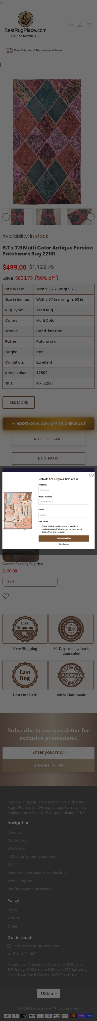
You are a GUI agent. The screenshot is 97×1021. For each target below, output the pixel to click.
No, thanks (64, 544)
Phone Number (45, 496)
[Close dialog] (92, 475)
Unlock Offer (64, 538)
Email (41, 509)
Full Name (43, 484)
